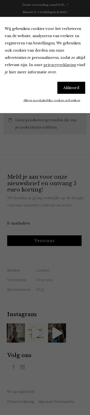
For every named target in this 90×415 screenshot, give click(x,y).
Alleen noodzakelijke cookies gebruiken (51, 100)
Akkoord (71, 88)
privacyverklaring (59, 65)
